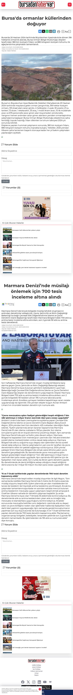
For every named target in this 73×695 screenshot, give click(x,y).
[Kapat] (40, 689)
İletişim (36, 675)
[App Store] (44, 687)
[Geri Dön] (3, 4)
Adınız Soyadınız (9, 151)
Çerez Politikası (36, 667)
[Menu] (70, 4)
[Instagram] (34, 682)
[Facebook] (23, 682)
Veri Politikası (36, 669)
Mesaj (4, 158)
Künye (36, 673)
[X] (28, 682)
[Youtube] (45, 682)
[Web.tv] (50, 682)
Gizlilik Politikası (36, 665)
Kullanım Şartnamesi (36, 671)
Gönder (5, 181)
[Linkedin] (39, 682)
